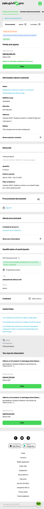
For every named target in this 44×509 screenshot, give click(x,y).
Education (23, 479)
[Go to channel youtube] (22, 438)
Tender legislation (23, 496)
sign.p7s (8, 208)
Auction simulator (23, 483)
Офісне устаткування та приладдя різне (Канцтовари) (22, 361)
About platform (23, 475)
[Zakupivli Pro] (13, 3)
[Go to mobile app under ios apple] (15, 446)
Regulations (23, 470)
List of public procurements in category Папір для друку (22, 322)
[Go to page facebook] (15, 438)
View (22, 67)
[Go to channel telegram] (28, 438)
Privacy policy (23, 492)
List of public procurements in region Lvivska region (20, 318)
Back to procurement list (13, 18)
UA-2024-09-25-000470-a (12, 230)
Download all (38, 198)
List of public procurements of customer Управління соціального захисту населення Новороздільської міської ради (20, 329)
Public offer (23, 466)
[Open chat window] (38, 503)
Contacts (23, 458)
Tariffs (23, 453)
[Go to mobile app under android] (29, 446)
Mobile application (23, 462)
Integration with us (23, 488)
